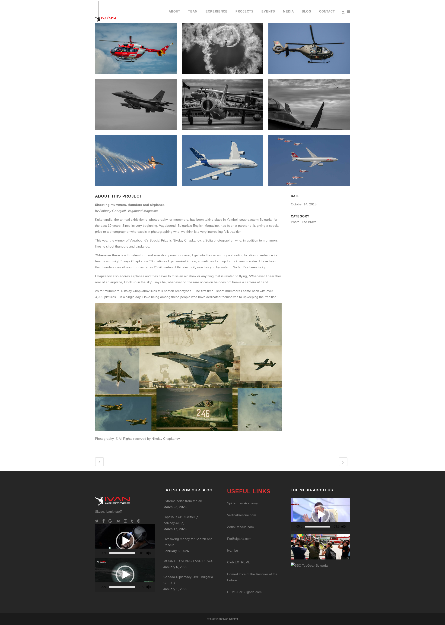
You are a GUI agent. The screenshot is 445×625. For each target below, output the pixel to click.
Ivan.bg (232, 550)
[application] (125, 541)
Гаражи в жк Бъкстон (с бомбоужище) (180, 520)
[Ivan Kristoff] (309, 565)
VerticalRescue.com (241, 515)
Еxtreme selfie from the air (182, 501)
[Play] (100, 553)
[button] (125, 541)
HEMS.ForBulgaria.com (244, 592)
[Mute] (148, 553)
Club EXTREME (238, 562)
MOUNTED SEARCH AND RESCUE (189, 561)
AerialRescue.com (240, 527)
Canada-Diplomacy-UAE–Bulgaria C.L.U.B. (188, 580)
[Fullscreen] (154, 553)
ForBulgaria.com (239, 538)
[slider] (122, 553)
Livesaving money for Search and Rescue (188, 542)
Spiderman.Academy (242, 503)
